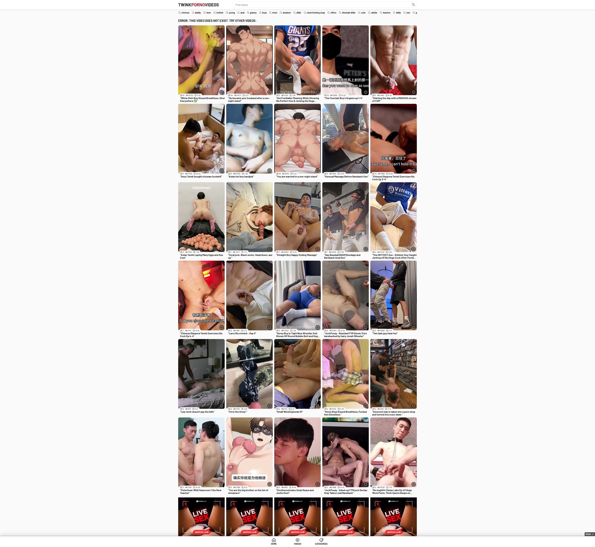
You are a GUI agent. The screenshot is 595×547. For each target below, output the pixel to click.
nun (408, 12)
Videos (297, 544)
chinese (185, 12)
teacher (386, 12)
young (232, 12)
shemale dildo (348, 12)
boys (264, 12)
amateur (287, 12)
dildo (298, 12)
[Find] (413, 4)
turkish (219, 12)
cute (363, 12)
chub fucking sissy (316, 12)
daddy (198, 12)
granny (253, 12)
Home (274, 544)
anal (242, 12)
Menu (588, 534)
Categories (321, 544)
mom (274, 12)
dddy (398, 12)
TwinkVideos (198, 4)
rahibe (374, 12)
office (333, 12)
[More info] (221, 92)
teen (208, 12)
